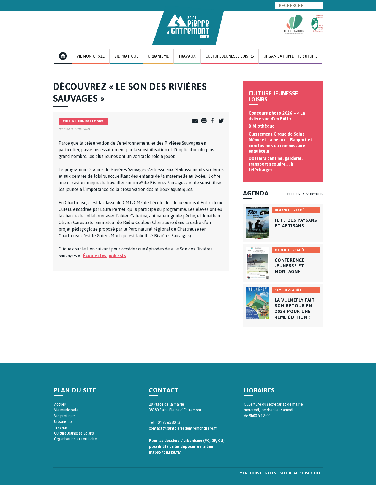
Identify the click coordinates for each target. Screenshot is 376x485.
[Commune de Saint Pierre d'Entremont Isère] (188, 25)
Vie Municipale (91, 56)
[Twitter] (219, 120)
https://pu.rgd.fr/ (165, 452)
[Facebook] (211, 120)
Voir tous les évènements (305, 194)
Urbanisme (158, 56)
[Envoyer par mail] (194, 120)
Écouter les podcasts (104, 255)
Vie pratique (64, 416)
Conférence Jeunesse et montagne (290, 266)
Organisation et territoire (75, 439)
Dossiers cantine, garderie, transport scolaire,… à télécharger (276, 164)
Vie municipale (66, 410)
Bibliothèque (261, 125)
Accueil (60, 404)
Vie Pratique (126, 56)
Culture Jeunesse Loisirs (229, 56)
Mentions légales (257, 473)
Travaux (187, 56)
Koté (318, 473)
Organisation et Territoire (290, 56)
